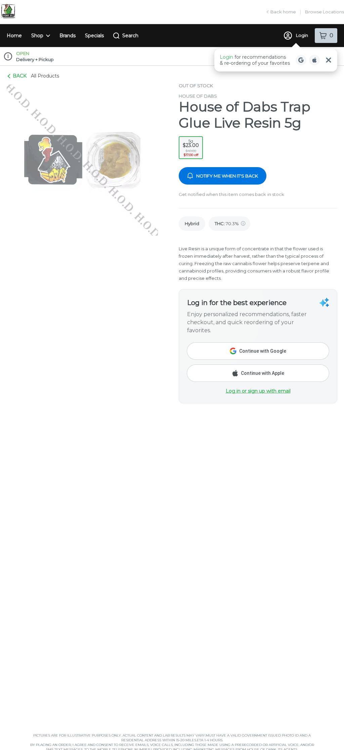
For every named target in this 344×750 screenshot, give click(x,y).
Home (14, 36)
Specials (94, 36)
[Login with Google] (301, 60)
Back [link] (20, 76)
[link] (192, 223)
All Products (45, 76)
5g (191, 147)
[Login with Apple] (314, 60)
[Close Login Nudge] (328, 60)
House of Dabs (198, 96)
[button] (275, 60)
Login (302, 35)
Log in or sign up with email (258, 391)
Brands (67, 36)
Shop (37, 36)
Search (130, 36)
